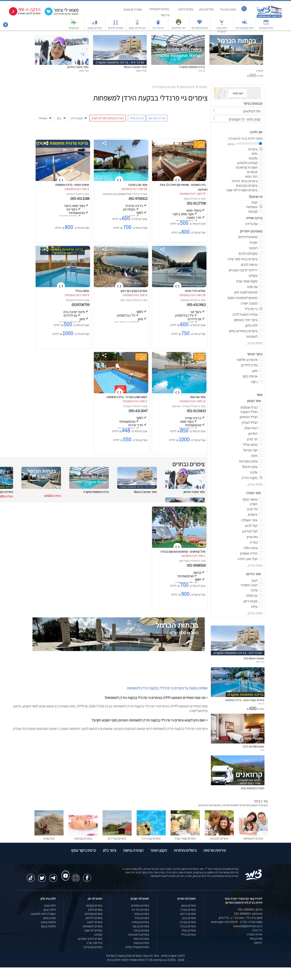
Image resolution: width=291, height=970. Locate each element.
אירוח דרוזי (158, 28)
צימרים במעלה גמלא (137, 947)
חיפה (262, 749)
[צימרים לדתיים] (116, 24)
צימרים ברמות (141, 939)
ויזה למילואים (178, 28)
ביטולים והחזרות (185, 850)
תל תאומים (124, 194)
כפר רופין (125, 300)
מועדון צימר (255, 938)
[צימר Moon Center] (120, 37)
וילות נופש (50, 905)
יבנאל (69, 300)
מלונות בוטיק (48, 922)
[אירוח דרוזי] (158, 24)
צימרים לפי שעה (93, 930)
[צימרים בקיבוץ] (95, 24)
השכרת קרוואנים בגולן (252, 788)
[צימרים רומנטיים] (219, 834)
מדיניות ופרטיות (215, 850)
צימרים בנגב (189, 918)
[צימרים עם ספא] (83, 834)
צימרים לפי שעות (137, 28)
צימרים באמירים (140, 905)
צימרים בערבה (188, 922)
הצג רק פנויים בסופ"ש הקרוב (107, 118)
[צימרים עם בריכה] (245, 24)
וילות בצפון (50, 910)
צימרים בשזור (141, 914)
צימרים (203, 87)
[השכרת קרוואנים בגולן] (237, 784)
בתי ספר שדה (94, 943)
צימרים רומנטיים (219, 838)
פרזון (69, 194)
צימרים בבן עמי (140, 926)
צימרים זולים (95, 910)
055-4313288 (80, 198)
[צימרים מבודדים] (117, 834)
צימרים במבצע (94, 905)
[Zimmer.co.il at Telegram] (53, 876)
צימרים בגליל (188, 934)
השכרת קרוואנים (133, 9)
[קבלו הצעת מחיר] (59, 15)
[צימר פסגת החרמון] (61, 37)
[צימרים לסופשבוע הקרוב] (22, 15)
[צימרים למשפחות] (253, 834)
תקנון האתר (158, 850)
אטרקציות (74, 28)
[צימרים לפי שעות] (137, 24)
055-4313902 (197, 304)
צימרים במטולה (140, 922)
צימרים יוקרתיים (200, 28)
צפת (186, 198)
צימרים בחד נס (140, 910)
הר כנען (261, 703)
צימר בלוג (109, 850)
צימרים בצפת (141, 930)
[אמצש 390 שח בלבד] (237, 742)
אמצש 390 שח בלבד (253, 746)
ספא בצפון (50, 918)
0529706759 (81, 304)
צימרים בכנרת (188, 926)
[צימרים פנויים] (266, 24)
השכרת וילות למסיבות (43, 914)
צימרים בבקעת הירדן (164, 87)
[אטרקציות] (74, 24)
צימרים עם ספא (83, 838)
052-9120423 (197, 410)
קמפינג (98, 934)
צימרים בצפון (206, 9)
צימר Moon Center (135, 67)
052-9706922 (138, 198)
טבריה (126, 406)
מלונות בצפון (48, 926)
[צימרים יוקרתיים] (200, 24)
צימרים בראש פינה (138, 934)
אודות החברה (254, 934)
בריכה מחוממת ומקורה (192, 67)
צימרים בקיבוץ (94, 28)
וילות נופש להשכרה (222, 29)
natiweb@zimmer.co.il (247, 926)
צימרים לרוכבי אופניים (90, 939)
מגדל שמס (260, 661)
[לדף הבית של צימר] (269, 17)
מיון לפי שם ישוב (157, 118)
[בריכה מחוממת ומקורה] (178, 37)
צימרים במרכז (188, 910)
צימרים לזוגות (185, 9)
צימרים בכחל (141, 918)
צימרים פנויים (266, 28)
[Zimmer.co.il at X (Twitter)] (42, 876)
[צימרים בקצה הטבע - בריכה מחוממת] (237, 696)
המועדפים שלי (228, 9)
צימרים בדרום (188, 914)
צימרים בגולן (189, 930)
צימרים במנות (141, 943)
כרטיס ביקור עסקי (83, 850)
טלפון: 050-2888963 (250, 909)
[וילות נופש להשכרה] (222, 24)
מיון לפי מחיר (137, 118)
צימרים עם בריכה (244, 28)
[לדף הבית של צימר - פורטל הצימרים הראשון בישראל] (253, 879)
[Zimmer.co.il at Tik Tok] (31, 876)
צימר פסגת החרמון (77, 67)
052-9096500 (197, 565)
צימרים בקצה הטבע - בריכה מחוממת (244, 700)
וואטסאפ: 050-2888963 (248, 913)
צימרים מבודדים (117, 838)
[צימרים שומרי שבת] (185, 834)
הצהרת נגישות (133, 850)
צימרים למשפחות (159, 9)
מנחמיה (184, 300)
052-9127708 (197, 203)
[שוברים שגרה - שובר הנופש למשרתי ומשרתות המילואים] (179, 24)
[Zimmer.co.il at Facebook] (87, 876)
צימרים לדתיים (115, 28)
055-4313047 (138, 410)
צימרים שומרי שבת (185, 838)
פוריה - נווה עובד (179, 406)
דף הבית (257, 930)
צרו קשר (165, 15)
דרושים (258, 943)
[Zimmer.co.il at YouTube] (64, 872)
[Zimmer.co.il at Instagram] (76, 876)
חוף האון (183, 560)
